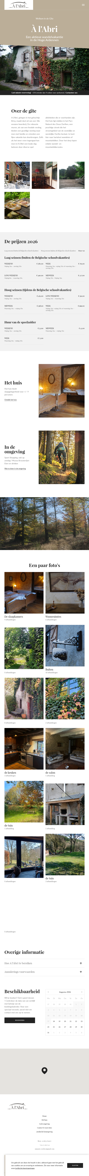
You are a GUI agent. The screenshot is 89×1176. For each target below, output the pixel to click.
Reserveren (19, 1020)
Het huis (44, 1120)
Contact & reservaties (44, 1128)
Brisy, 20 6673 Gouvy (44, 1141)
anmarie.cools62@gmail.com (44, 1149)
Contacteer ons (71, 93)
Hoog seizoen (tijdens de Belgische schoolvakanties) (58, 251)
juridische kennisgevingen (25, 1168)
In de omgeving (44, 1124)
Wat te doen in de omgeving (15, 469)
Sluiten (75, 1165)
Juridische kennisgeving (45, 1132)
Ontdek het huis (10, 400)
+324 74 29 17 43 (44, 1145)
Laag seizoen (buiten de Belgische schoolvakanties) (21, 251)
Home (44, 1116)
